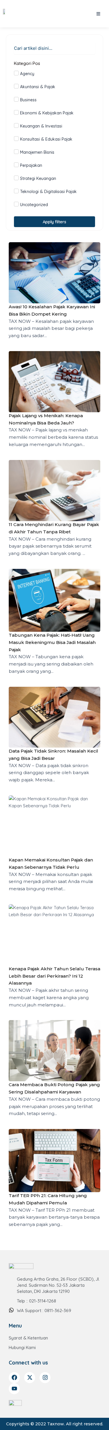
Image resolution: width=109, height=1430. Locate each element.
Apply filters (54, 221)
